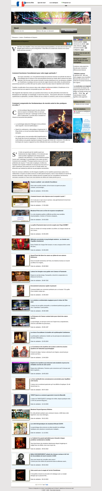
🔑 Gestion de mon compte (81, 104)
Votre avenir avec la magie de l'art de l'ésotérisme (45, 470)
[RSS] (65, 43)
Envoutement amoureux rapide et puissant (43, 286)
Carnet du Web (29, 2)
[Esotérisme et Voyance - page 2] (47, 484)
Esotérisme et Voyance (30, 37)
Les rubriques (54, 2)
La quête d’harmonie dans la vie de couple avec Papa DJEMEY (49, 225)
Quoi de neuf (41, 2)
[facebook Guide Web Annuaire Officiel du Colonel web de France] (67, 43)
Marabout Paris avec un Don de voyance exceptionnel (47, 210)
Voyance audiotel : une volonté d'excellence (44, 182)
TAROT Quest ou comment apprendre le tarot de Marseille (48, 395)
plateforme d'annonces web (67, 488)
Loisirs (21, 37)
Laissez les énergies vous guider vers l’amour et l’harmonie (48, 271)
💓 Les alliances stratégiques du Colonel (82, 112)
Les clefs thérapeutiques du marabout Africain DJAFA (47, 423)
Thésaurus (15, 37)
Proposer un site (67, 3)
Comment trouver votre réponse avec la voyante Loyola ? (48, 196)
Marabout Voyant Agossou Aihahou (41, 409)
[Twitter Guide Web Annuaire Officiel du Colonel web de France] (70, 43)
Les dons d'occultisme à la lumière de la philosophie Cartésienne (50, 332)
